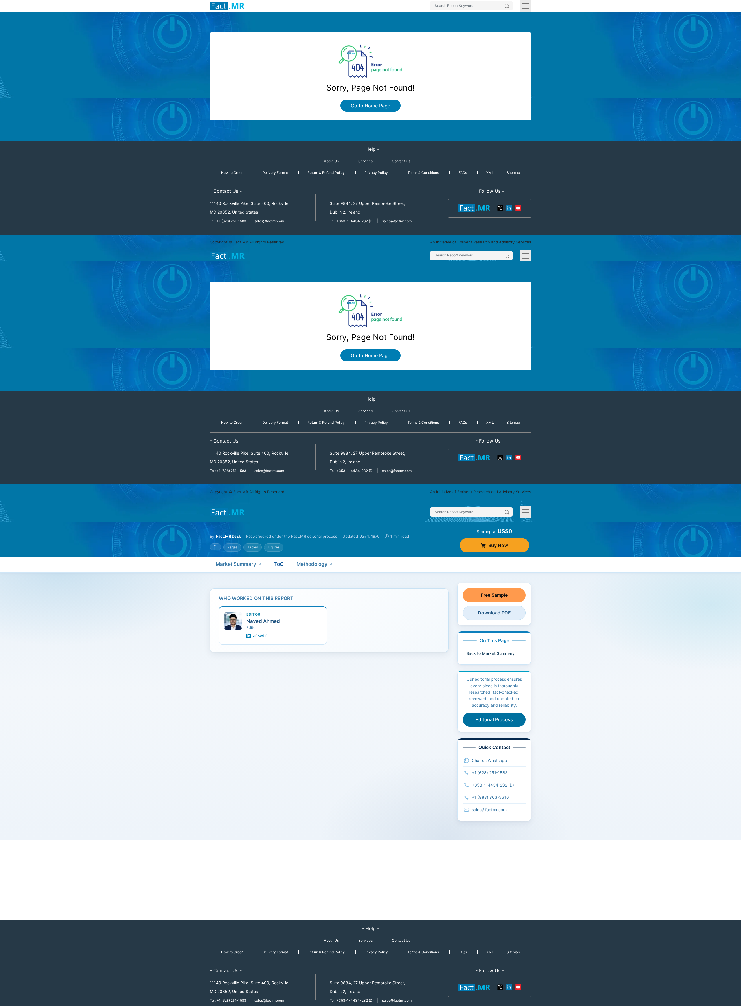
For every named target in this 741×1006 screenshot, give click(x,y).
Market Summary (236, 564)
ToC (279, 564)
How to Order (232, 172)
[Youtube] (518, 207)
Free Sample (494, 595)
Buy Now (498, 545)
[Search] (507, 7)
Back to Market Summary (490, 653)
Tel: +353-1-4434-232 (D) (352, 221)
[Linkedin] (509, 207)
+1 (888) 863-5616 (490, 797)
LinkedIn (260, 635)
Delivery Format (275, 172)
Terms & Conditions (423, 172)
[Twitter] (500, 207)
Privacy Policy (376, 172)
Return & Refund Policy (326, 172)
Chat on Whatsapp (489, 760)
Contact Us (401, 161)
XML (490, 172)
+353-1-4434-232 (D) (493, 785)
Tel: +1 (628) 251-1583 (228, 221)
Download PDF (494, 613)
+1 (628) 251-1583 (490, 772)
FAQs (462, 172)
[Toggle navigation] (525, 6)
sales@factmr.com (269, 221)
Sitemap (513, 172)
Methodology (311, 564)
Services (365, 161)
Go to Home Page (370, 106)
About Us (331, 161)
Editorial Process (494, 719)
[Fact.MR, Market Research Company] (227, 5)
